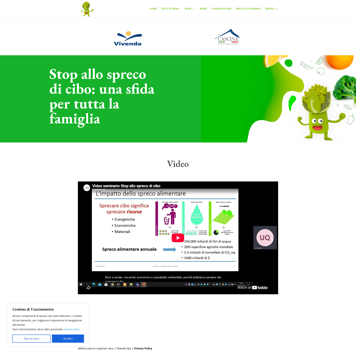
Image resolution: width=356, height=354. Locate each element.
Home (153, 8)
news (203, 8)
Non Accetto (31, 338)
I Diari (187, 8)
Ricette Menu (170, 8)
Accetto (68, 338)
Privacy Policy (143, 348)
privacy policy (72, 329)
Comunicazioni (221, 8)
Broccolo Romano (248, 8)
